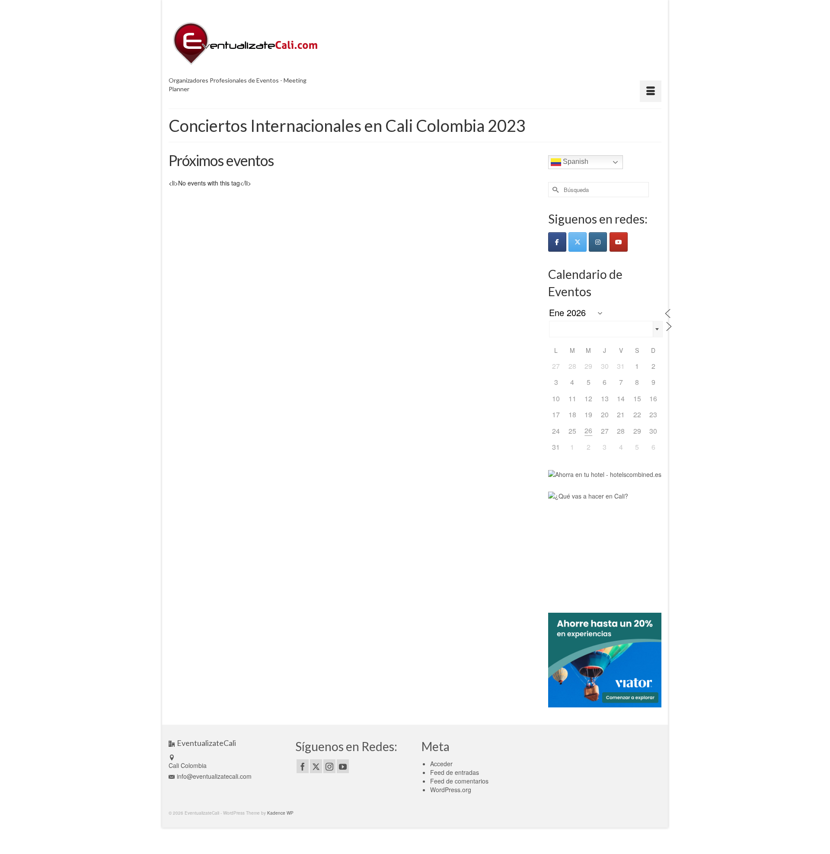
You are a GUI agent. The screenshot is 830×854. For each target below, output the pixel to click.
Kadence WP (280, 813)
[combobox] (606, 329)
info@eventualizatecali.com (214, 776)
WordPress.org (450, 789)
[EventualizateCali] (246, 43)
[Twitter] (316, 766)
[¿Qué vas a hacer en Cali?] (604, 545)
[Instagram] (329, 766)
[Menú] (650, 91)
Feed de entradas (454, 772)
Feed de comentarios (459, 781)
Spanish (574, 161)
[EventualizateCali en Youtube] (619, 242)
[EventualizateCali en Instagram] (598, 242)
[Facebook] (303, 766)
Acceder (441, 763)
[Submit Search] (554, 189)
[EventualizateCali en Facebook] (557, 242)
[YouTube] (343, 766)
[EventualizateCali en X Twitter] (577, 242)
